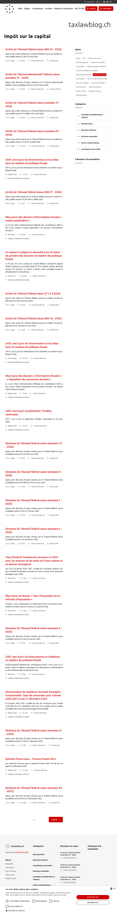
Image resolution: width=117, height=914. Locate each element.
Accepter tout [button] (93, 897)
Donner (93, 8)
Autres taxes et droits (98, 83)
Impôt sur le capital (99, 74)
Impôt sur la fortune (95, 87)
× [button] (114, 888)
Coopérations (37, 9)
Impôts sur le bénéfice (98, 62)
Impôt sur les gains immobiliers (96, 66)
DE (76, 9)
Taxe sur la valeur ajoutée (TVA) (97, 78)
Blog (20, 9)
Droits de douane (81, 95)
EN (83, 9)
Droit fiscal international (83, 74)
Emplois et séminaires (63, 9)
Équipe (27, 9)
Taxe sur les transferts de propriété (87, 70)
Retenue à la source (95, 91)
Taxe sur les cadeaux (82, 83)
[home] (10, 8)
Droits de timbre (81, 87)
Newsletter (107, 8)
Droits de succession (82, 62)
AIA (84, 58)
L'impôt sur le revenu (94, 58)
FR (79, 9)
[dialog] (58, 900)
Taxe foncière (80, 66)
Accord (78, 58)
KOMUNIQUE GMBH (22, 852)
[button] (40, 910)
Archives (48, 9)
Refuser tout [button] (92, 903)
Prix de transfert (81, 91)
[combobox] (111, 889)
